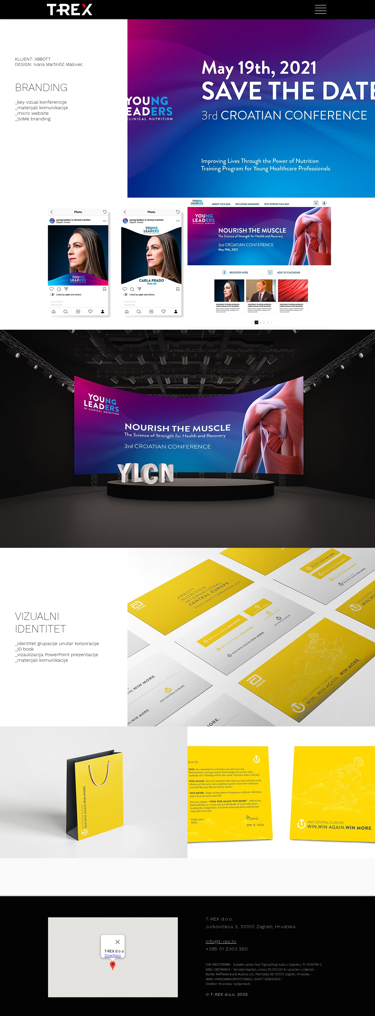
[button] (320, 9)
